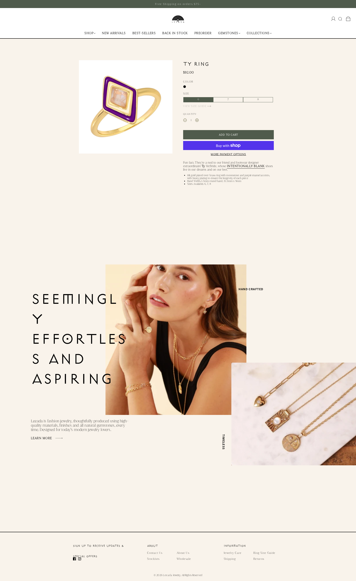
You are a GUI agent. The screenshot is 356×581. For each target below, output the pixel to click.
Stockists (153, 559)
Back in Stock (175, 33)
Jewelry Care (232, 553)
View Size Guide (195, 106)
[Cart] (348, 19)
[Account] (333, 19)
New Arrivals (114, 33)
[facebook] (75, 558)
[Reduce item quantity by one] (185, 120)
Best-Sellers (144, 33)
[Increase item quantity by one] (196, 120)
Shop (89, 33)
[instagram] (80, 558)
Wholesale (184, 559)
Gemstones (228, 33)
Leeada (167, 575)
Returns (258, 559)
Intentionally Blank (246, 166)
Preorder (203, 33)
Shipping (230, 559)
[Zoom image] (126, 107)
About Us (183, 553)
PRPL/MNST (184, 86)
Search (340, 18)
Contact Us (155, 553)
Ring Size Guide (264, 553)
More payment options (228, 154)
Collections (258, 33)
